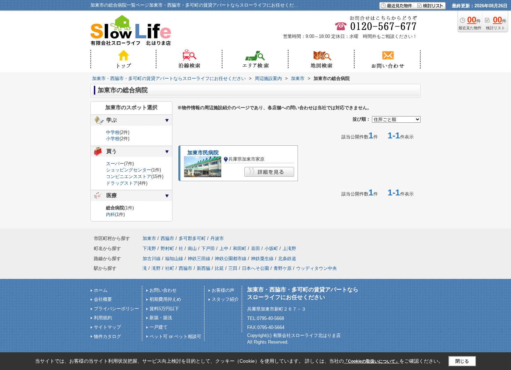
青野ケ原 (283, 268)
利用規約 (103, 317)
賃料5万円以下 (164, 308)
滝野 (156, 268)
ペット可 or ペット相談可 (175, 336)
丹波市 (217, 238)
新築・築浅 (160, 317)
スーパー (115, 163)
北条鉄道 (287, 258)
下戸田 (208, 248)
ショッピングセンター (128, 169)
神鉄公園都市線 (230, 258)
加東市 (149, 238)
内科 (110, 214)
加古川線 (152, 258)
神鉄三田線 (199, 258)
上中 (223, 248)
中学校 (113, 132)
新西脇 (203, 268)
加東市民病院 (203, 152)
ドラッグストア (122, 183)
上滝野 (289, 248)
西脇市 (167, 238)
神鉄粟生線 (262, 258)
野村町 (167, 248)
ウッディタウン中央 (316, 268)
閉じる (462, 361)
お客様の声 (223, 290)
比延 (219, 268)
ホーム (100, 290)
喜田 (255, 248)
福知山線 (174, 258)
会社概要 (103, 299)
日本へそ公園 (255, 268)
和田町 (239, 248)
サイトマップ (107, 327)
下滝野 (149, 248)
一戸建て (158, 327)
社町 (169, 268)
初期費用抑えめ (165, 299)
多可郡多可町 (192, 238)
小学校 (113, 138)
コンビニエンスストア (128, 176)
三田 (232, 268)
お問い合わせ (163, 290)
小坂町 (271, 248)
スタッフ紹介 (225, 299)
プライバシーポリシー (116, 308)
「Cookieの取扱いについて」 (371, 361)
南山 (192, 248)
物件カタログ (107, 336)
